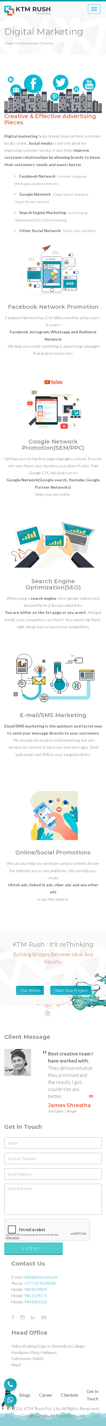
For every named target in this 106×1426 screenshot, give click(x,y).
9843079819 (35, 1289)
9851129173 (35, 1295)
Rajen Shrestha (70, 1415)
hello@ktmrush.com (40, 1277)
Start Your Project (71, 990)
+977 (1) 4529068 (39, 1283)
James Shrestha (69, 1108)
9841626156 (35, 1301)
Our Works (30, 990)
